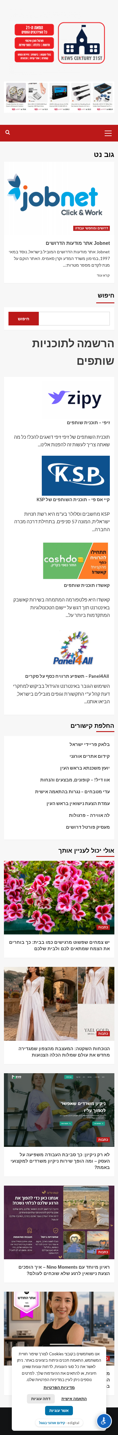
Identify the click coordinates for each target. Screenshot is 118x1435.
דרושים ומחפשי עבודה (91, 228)
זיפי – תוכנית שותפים (88, 422)
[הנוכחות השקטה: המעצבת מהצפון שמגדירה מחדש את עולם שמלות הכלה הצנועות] (59, 1003)
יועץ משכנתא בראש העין (85, 768)
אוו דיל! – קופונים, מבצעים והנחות (75, 779)
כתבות (103, 927)
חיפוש (106, 295)
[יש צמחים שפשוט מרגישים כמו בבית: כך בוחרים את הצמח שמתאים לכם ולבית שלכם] (59, 897)
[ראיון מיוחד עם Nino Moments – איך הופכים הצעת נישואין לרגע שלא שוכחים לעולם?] (59, 1222)
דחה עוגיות (41, 1398)
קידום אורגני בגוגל (52, 1423)
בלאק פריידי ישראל (90, 744)
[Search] (7, 132)
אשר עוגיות (59, 1410)
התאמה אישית (74, 1398)
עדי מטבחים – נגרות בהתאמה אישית (72, 791)
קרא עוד (103, 275)
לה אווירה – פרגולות (89, 815)
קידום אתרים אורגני (90, 756)
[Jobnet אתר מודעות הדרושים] (59, 198)
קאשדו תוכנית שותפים (87, 585)
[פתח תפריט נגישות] (104, 1421)
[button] (108, 132)
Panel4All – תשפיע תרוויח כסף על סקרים (67, 676)
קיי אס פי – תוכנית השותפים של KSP (73, 499)
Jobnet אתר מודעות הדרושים (78, 243)
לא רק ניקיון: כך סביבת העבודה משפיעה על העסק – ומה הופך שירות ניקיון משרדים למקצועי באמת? (60, 1161)
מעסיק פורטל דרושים (88, 827)
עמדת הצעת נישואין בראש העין (78, 803)
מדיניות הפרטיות (59, 1387)
